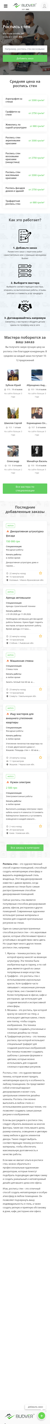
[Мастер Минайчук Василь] (36, 450)
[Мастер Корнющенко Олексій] (36, 412)
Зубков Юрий (13, 385)
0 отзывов (17, 465)
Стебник (13, 643)
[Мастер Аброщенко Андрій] (36, 374)
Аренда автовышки (18, 597)
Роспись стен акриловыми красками (13, 140)
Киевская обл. (23, 833)
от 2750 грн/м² (36, 113)
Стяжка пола (12, 669)
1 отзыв (17, 427)
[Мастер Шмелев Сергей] (13, 412)
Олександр (13, 461)
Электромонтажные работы (19, 796)
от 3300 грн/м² (36, 100)
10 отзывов (41, 465)
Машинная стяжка (21, 660)
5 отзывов (41, 427)
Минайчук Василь (37, 461)
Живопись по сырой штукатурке (16, 126)
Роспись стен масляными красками (13, 175)
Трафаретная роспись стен (13, 202)
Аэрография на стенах (14, 100)
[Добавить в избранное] (40, 573)
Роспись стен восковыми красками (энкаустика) (13, 158)
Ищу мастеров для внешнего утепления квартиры (19, 718)
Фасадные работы (14, 549)
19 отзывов (17, 389)
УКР (23, 9)
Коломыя (13, 580)
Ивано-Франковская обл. (32, 580)
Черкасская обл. (27, 764)
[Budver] (25, 5)
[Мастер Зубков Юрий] (13, 374)
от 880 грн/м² (37, 126)
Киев (11, 833)
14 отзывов (41, 389)
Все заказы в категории (25, 847)
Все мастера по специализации (25, 488)
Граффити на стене (13, 113)
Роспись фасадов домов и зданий (15, 189)
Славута (13, 696)
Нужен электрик (20, 782)
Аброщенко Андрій (37, 385)
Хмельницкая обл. (27, 696)
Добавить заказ (25, 58)
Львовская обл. (26, 643)
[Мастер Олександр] (13, 450)
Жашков (13, 764)
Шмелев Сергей (13, 423)
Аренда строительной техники (20, 606)
